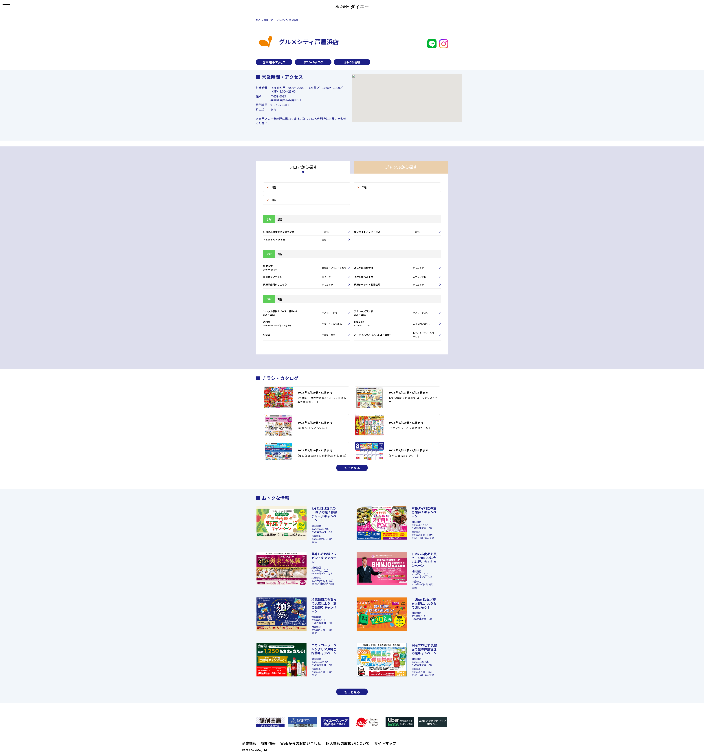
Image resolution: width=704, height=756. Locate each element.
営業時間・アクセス (274, 62)
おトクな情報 (352, 62)
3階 (274, 200)
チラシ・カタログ (313, 62)
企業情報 (249, 743)
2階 (364, 187)
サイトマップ (385, 743)
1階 (274, 187)
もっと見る (352, 468)
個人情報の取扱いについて (348, 743)
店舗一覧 (268, 20)
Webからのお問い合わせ (300, 743)
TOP (258, 20)
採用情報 (268, 743)
